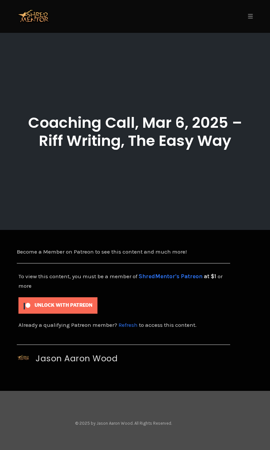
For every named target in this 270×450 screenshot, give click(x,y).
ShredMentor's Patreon (170, 276)
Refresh (128, 325)
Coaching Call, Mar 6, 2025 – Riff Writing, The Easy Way (135, 131)
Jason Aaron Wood (77, 358)
